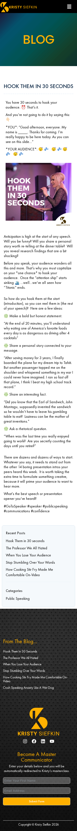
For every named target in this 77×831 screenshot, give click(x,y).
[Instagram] (25, 741)
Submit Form (36, 801)
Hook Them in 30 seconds (25, 540)
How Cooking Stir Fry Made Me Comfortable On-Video (35, 679)
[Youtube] (51, 741)
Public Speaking (18, 598)
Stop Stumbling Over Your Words (30, 562)
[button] (69, 7)
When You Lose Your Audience (28, 555)
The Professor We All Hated (26, 548)
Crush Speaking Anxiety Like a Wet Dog (28, 687)
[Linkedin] (42, 741)
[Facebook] (34, 741)
